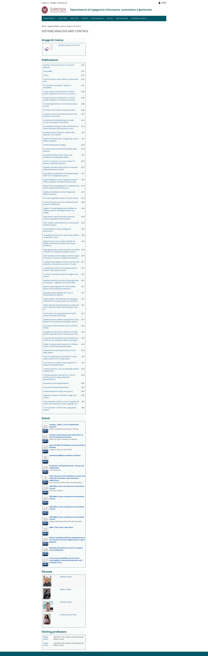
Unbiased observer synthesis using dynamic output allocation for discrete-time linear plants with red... (61, 320)
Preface (46, 75)
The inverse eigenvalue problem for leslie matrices (60, 198)
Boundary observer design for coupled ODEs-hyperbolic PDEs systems (59, 133)
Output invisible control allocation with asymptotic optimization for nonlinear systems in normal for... (60, 300)
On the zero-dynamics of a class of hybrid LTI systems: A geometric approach (59, 162)
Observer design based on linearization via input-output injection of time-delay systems (60, 357)
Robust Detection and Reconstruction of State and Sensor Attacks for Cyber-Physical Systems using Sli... (61, 307)
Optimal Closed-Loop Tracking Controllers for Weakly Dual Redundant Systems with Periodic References (59, 243)
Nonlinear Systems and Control (69, 45)
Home (44, 26)
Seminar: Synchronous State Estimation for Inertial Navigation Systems (66, 436)
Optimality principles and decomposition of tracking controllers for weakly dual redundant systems (61, 251)
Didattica (74, 18)
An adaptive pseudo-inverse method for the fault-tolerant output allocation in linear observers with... (61, 333)
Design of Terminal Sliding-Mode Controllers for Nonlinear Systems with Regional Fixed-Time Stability (60, 210)
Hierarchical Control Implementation (56, 383)
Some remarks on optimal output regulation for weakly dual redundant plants (60, 364)
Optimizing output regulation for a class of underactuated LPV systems (58, 294)
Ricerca (85, 18)
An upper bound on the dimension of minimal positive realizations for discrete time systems (59, 99)
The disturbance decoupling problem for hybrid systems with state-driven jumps (59, 314)
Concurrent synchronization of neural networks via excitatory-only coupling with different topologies (61, 339)
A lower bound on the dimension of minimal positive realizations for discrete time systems (59, 92)
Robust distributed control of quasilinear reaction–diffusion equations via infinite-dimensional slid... (60, 181)
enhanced (62, 3)
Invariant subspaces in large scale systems (58, 391)
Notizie (110, 18)
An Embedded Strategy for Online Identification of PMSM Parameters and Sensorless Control (60, 127)
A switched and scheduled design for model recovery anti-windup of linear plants (58, 121)
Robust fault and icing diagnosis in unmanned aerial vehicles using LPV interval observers (61, 187)
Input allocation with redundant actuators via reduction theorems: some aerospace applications (67, 478)
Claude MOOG (45, 638)
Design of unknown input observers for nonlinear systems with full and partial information (60, 345)
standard (53, 3)
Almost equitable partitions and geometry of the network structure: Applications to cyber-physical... (67, 540)
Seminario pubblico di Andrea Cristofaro (65, 455)
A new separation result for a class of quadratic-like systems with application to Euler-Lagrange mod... (61, 402)
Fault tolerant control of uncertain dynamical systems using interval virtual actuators (58, 218)
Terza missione (97, 18)
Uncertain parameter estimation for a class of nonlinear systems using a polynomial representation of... (59, 377)
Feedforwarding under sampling (54, 145)
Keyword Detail (53, 26)
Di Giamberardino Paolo (68, 615)
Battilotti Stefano (66, 577)
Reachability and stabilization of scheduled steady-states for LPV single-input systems (60, 174)
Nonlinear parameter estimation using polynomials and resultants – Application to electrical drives (61, 281)
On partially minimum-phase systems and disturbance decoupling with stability (57, 156)
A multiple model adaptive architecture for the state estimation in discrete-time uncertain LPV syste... (61, 263)
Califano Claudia (65, 589)
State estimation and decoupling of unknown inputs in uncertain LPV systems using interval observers (61, 257)
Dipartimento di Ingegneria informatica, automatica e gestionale (111, 9)
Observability (47, 71)
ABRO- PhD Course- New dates (61, 527)
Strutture (62, 18)
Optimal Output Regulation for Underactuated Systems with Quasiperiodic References (59, 288)
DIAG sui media (122, 18)
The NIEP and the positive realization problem (59, 110)
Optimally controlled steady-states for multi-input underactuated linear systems (60, 168)
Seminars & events (138, 18)
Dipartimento (49, 18)
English (163, 3)
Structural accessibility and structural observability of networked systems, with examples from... (65, 560)
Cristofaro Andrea (66, 602)
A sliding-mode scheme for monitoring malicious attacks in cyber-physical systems (60, 269)
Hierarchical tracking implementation (56, 387)
